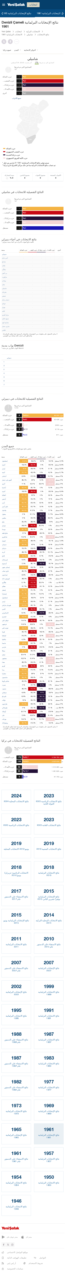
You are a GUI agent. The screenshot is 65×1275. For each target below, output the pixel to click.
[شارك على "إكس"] (5, 41)
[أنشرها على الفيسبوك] (11, 41)
